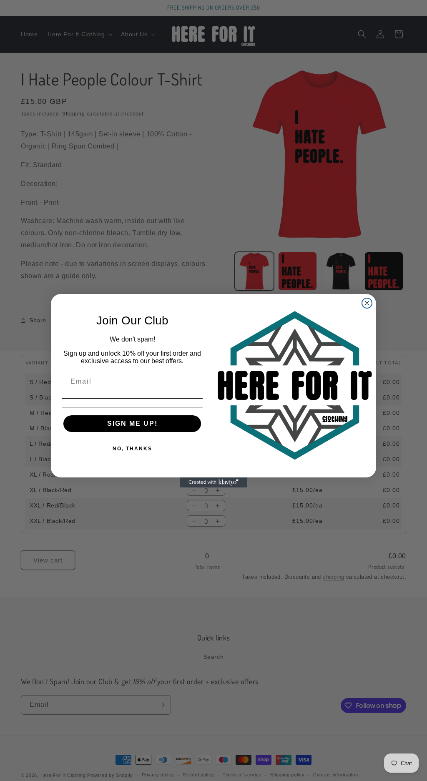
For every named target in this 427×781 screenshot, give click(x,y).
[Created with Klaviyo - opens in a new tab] (213, 482)
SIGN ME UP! (132, 423)
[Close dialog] (367, 303)
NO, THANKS (132, 449)
